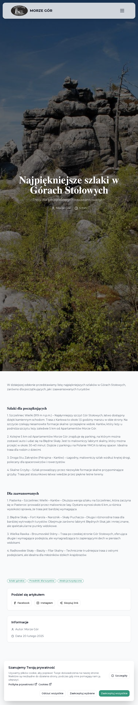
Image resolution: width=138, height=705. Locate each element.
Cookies (43, 684)
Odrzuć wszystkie (52, 693)
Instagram (47, 602)
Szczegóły (121, 675)
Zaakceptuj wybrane (82, 693)
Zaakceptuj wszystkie (114, 693)
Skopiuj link (71, 602)
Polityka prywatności (21, 684)
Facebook (23, 602)
